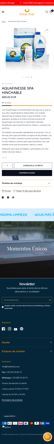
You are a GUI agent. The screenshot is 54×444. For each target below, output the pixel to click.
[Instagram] (10, 329)
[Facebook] (4, 329)
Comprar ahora (27, 173)
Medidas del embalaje (12, 183)
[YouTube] (16, 329)
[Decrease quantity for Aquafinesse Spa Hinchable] (4, 166)
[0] (50, 12)
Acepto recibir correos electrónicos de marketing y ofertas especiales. (27, 307)
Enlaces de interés (13, 351)
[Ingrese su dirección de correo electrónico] (49, 300)
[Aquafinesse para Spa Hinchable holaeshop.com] (46, 29)
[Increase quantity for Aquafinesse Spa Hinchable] (11, 166)
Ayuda (6, 342)
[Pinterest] (22, 329)
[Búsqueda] (47, 12)
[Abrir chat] (47, 437)
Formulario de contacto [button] (12, 400)
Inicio (4, 21)
